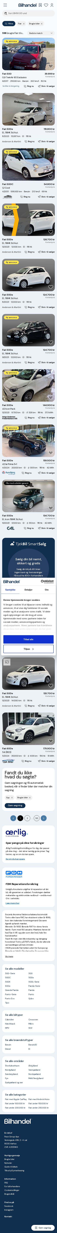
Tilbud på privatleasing (14, 1170)
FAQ (6, 1182)
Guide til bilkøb (11, 1166)
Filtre (10, 23)
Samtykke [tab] (10, 589)
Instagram (8, 1210)
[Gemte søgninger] (40, 5)
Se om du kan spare (15, 859)
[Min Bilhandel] (52, 5)
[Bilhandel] (28, 5)
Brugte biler (9, 1159)
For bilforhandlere (12, 1186)
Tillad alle (28, 639)
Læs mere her (12, 903)
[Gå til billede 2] (27, 397)
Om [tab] (47, 589)
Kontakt (8, 1216)
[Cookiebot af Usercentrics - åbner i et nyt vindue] (41, 582)
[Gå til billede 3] (28, 66)
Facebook (8, 1206)
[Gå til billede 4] (30, 66)
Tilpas (27, 649)
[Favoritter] (46, 5)
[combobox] (41, 33)
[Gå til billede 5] (31, 66)
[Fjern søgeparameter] (42, 23)
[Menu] (5, 5)
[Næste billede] (51, 54)
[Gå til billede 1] (25, 66)
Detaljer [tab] (29, 589)
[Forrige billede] (6, 54)
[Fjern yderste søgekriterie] (24, 23)
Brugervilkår (9, 1194)
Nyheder (8, 1163)
